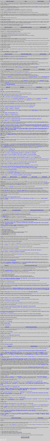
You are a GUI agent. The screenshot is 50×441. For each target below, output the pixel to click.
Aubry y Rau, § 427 (14, 317)
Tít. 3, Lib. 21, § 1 (23, 118)
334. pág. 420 (8, 383)
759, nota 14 (10, 112)
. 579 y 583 (10, 397)
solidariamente (14, 424)
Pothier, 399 (13, 101)
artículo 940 (42, 80)
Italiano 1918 (15, 311)
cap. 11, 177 (16, 114)
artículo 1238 (37, 413)
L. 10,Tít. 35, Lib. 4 (12, 278)
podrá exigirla (36, 168)
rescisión (41, 254)
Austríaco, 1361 (43, 311)
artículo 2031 (11, 311)
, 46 (36, 126)
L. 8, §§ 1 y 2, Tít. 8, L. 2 (20, 154)
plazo (30, 40)
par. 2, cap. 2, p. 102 (20, 163)
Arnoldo (2, 137)
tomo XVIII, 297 (21, 101)
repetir (21, 302)
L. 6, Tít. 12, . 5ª (7, 96)
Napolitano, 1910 (20, 410)
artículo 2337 (11, 157)
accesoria (19, 66)
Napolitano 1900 (34, 295)
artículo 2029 (20, 288)
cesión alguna (29, 285)
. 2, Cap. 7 (29, 398)
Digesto (17, 96)
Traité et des (27, 377)
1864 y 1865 (34, 152)
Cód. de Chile (29, 118)
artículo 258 (4, 146)
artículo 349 (34, 311)
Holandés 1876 (39, 295)
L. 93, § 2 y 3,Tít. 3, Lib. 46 (43, 353)
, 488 (12, 403)
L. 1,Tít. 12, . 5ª (13, 143)
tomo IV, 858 (47, 398)
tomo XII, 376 (22, 403)
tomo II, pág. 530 (17, 120)
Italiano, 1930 (38, 392)
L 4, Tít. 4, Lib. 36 (31, 167)
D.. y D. (33, 388)
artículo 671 (24, 263)
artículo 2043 (31, 76)
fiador (15, 139)
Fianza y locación (34, 176)
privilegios (33, 356)
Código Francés (15, 288)
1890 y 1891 (21, 152)
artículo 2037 (8, 358)
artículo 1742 (11, 172)
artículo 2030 (35, 291)
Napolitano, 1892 (18, 166)
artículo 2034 (25, 350)
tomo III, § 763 (31, 383)
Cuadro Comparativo (41, 1)
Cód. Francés (19, 143)
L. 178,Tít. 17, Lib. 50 (10, 129)
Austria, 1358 (35, 288)
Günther (37, 354)
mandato (34, 103)
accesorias (45, 348)
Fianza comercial (40, 417)
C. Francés (20, 124)
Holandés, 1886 (25, 410)
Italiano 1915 (29, 295)
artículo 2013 (45, 98)
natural (26, 115)
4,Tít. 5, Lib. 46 (24, 167)
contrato (9, 3)
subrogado (36, 66)
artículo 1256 (8, 262)
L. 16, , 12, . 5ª (7, 300)
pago (19, 109)
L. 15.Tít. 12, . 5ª (7, 317)
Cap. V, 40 (4, 414)
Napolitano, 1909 (17, 358)
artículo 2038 (11, 410)
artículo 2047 (8, 84)
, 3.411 (22, 388)
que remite (25, 128)
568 (22, 251)
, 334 (25, 389)
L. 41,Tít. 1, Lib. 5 (25, 174)
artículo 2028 (25, 295)
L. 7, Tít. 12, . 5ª (7, 133)
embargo (11, 272)
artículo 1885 (25, 358)
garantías (33, 61)
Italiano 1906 (13, 166)
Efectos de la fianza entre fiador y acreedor (13, 31)
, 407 (18, 393)
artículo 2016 (23, 143)
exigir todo (21, 293)
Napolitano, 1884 (33, 124)
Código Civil (6, 265)
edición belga (16, 98)
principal (37, 6)
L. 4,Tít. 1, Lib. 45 (14, 297)
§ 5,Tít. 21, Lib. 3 (25, 133)
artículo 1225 (10, 76)
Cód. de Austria (11, 145)
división (34, 424)
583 (42, 413)
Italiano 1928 (13, 358)
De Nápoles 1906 (38, 350)
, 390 (45, 404)
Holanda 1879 (25, 311)
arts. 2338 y (33, 118)
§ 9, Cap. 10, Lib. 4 (40, 146)
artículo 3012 (31, 166)
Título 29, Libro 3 (14, 350)
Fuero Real (18, 133)
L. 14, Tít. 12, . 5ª (8, 269)
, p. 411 (12, 388)
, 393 (38, 157)
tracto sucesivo (14, 168)
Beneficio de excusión (13, 176)
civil (19, 115)
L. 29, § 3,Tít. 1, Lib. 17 (12, 313)
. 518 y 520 (15, 382)
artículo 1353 (6, 145)
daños (12, 56)
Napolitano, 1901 (29, 288)
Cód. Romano (20, 174)
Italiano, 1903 (27, 143)
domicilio (11, 169)
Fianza (26, 1)
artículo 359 (6, 270)
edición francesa (21, 98)
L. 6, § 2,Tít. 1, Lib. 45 (23, 297)
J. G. (11, 353)
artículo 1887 (2, 393)
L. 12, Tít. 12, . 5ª (7, 295)
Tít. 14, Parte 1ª (38, 311)
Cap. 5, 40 (21, 399)
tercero (32, 89)
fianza (12, 3)
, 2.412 (26, 388)
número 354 (34, 128)
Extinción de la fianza (26, 69)
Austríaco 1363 (33, 350)
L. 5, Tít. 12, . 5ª (7, 118)
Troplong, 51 (14, 112)
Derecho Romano (17, 172)
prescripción (19, 254)
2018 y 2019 (13, 152)
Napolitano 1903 (19, 311)
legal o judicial (11, 150)
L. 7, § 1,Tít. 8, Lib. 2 (30, 154)
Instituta (12, 91)
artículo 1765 (22, 392)
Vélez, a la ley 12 (7, 291)
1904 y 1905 (27, 152)
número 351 (30, 128)
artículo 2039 (33, 392)
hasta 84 (43, 126)
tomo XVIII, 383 (21, 397)
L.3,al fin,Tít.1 (19, 167)
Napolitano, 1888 (32, 143)
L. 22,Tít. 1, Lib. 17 (14, 300)
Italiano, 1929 (15, 410)
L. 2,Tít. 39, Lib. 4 (15, 174)
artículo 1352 (44, 124)
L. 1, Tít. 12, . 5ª (7, 91)
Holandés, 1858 (39, 124)
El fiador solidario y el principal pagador (13, 9)
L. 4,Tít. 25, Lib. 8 (5, 415)
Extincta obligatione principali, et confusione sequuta (14, 352)
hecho (1, 110)
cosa (17, 408)
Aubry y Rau (21, 96)
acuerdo (38, 406)
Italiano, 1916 (24, 288)
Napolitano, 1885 (43, 133)
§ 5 (4, 359)
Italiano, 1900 (39, 133)
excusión (41, 178)
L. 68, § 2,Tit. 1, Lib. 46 (43, 354)
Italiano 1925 (29, 350)
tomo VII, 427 (30, 403)
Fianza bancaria (44, 176)
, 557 (16, 386)
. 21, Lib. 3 (17, 91)
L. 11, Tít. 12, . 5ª (9, 331)
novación (16, 77)
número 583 (35, 398)
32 (20, 389)
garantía (29, 130)
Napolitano (17, 152)
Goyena (5, 154)
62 (17, 108)
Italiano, (29, 124)
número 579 (11, 398)
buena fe (1, 103)
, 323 (19, 404)
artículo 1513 (11, 344)
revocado (30, 103)
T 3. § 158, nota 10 (16, 251)
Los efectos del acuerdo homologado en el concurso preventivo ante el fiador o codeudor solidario (19, 83)
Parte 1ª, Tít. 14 (8, 146)
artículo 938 (7, 82)
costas (38, 293)
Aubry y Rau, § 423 (18, 106)
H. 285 (21, 128)
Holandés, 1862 (37, 143)
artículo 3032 (10, 393)
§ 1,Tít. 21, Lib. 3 (16, 124)
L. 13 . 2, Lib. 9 (7, 128)
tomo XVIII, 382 (20, 359)
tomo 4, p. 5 (11, 389)
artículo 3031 (34, 358)
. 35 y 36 (33, 382)
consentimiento (14, 307)
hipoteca (24, 155)
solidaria (9, 178)
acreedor (35, 89)
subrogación (18, 72)
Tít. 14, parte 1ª (4, 289)
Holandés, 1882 (44, 350)
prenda (21, 155)
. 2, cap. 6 (41, 382)
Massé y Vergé (37, 383)
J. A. (11, 376)
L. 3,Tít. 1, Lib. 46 (10, 154)
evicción (35, 408)
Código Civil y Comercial (10, 1)
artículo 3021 (47, 295)
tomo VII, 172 (11, 359)
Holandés (21, 358)
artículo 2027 (31, 291)
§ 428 (23, 383)
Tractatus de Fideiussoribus (42, 128)
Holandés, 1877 (39, 288)
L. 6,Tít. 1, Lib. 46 (13, 96)
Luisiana (27, 166)
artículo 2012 (25, 124)
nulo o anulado (42, 121)
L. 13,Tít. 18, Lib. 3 (13, 133)
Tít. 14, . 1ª (11, 270)
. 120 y (30, 106)
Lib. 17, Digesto (6, 278)
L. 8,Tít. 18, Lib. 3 (25, 269)
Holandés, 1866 (23, 166)
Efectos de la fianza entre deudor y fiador (31, 265)
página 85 (44, 377)
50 (39, 118)
